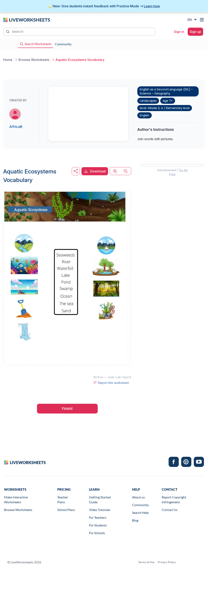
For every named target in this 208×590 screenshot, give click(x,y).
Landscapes (148, 101)
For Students (98, 525)
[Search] (8, 31)
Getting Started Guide (100, 499)
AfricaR (15, 126)
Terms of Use (146, 562)
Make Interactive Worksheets (16, 499)
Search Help (140, 512)
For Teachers (97, 517)
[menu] (202, 19)
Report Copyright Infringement (174, 499)
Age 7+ (168, 101)
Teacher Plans (62, 499)
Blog (135, 520)
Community (140, 505)
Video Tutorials (99, 510)
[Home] (26, 19)
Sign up (195, 32)
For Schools (97, 533)
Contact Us (170, 510)
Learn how (152, 6)
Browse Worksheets (18, 510)
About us (138, 497)
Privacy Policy (167, 562)
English (144, 115)
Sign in (179, 32)
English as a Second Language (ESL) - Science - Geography (166, 91)
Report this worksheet (113, 382)
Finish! (67, 408)
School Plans (66, 510)
